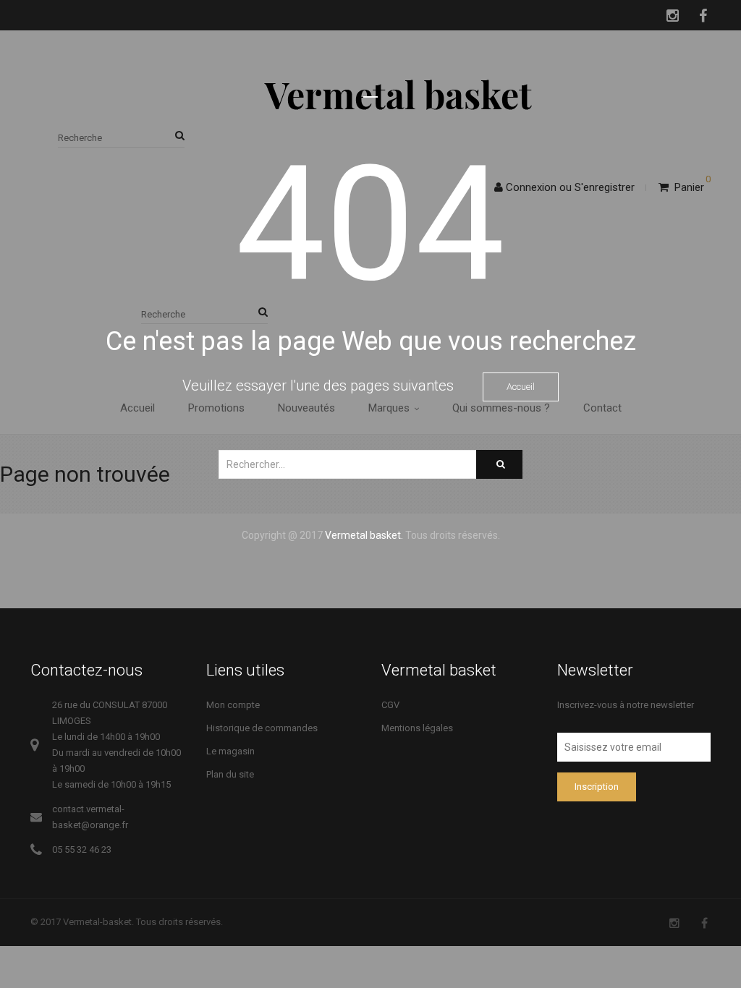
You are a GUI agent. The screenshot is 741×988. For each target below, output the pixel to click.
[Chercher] (499, 464)
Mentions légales (417, 728)
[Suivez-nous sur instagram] (674, 923)
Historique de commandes (262, 728)
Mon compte (233, 704)
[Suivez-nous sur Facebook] (704, 923)
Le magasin (230, 751)
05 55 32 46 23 (81, 849)
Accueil (521, 386)
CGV (390, 704)
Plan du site (230, 774)
